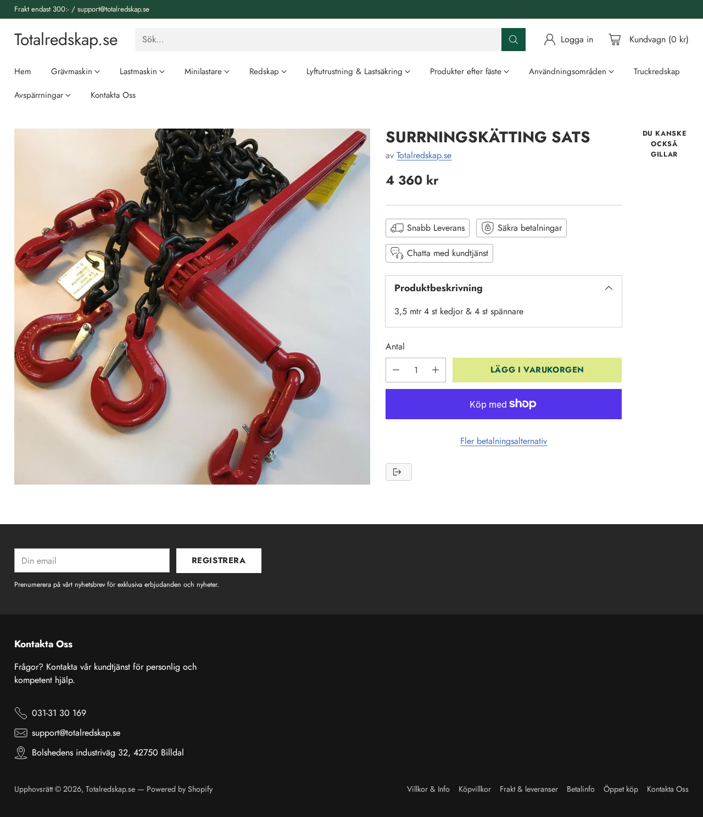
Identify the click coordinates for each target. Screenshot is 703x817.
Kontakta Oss (668, 788)
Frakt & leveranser (529, 788)
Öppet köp (621, 788)
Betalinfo (581, 788)
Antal (395, 346)
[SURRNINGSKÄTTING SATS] (192, 307)
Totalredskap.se (424, 154)
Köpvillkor (475, 788)
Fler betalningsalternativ (503, 441)
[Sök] (513, 39)
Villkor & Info (428, 788)
